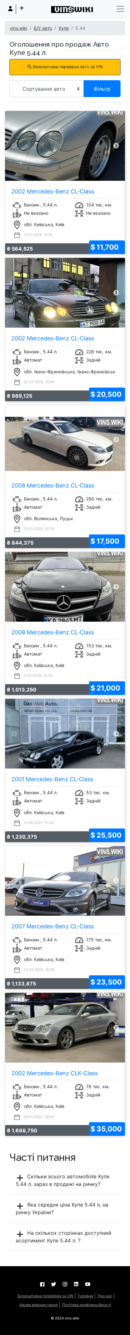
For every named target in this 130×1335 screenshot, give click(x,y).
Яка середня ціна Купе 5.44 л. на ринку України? (62, 1208)
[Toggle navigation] (120, 9)
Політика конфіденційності (86, 1304)
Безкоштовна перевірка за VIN (46, 1295)
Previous (14, 145)
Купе (64, 28)
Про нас (105, 1295)
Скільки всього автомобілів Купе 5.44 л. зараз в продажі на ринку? (62, 1180)
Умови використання (38, 1304)
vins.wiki (18, 28)
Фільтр (102, 89)
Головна (85, 1295)
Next (116, 145)
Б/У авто (43, 28)
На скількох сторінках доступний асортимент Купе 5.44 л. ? (63, 1237)
